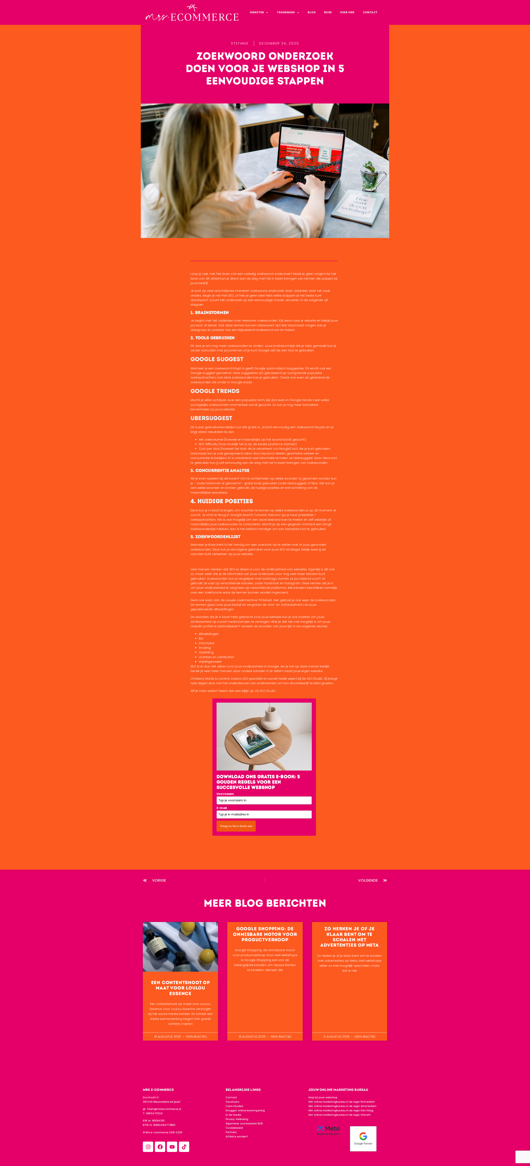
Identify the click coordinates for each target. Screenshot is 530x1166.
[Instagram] (148, 1147)
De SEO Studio (265, 691)
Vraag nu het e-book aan (236, 826)
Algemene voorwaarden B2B (244, 1123)
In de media (233, 1115)
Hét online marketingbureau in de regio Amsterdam (342, 1106)
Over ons (347, 12)
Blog (312, 12)
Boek (328, 12)
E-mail (222, 808)
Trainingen (286, 12)
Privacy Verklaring (237, 1119)
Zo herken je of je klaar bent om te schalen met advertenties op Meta (349, 937)
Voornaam (225, 793)
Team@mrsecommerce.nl (164, 1109)
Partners (231, 1132)
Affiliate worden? (237, 1136)
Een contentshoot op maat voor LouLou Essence (180, 988)
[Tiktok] (184, 1147)
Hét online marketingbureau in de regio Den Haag (340, 1110)
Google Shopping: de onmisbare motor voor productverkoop (265, 934)
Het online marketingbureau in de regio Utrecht (339, 1115)
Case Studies (234, 1106)
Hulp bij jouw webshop (322, 1097)
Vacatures (232, 1101)
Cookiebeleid (234, 1128)
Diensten (257, 12)
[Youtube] (172, 1147)
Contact (370, 12)
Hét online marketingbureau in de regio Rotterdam (341, 1101)
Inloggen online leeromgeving (245, 1110)
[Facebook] (160, 1147)
